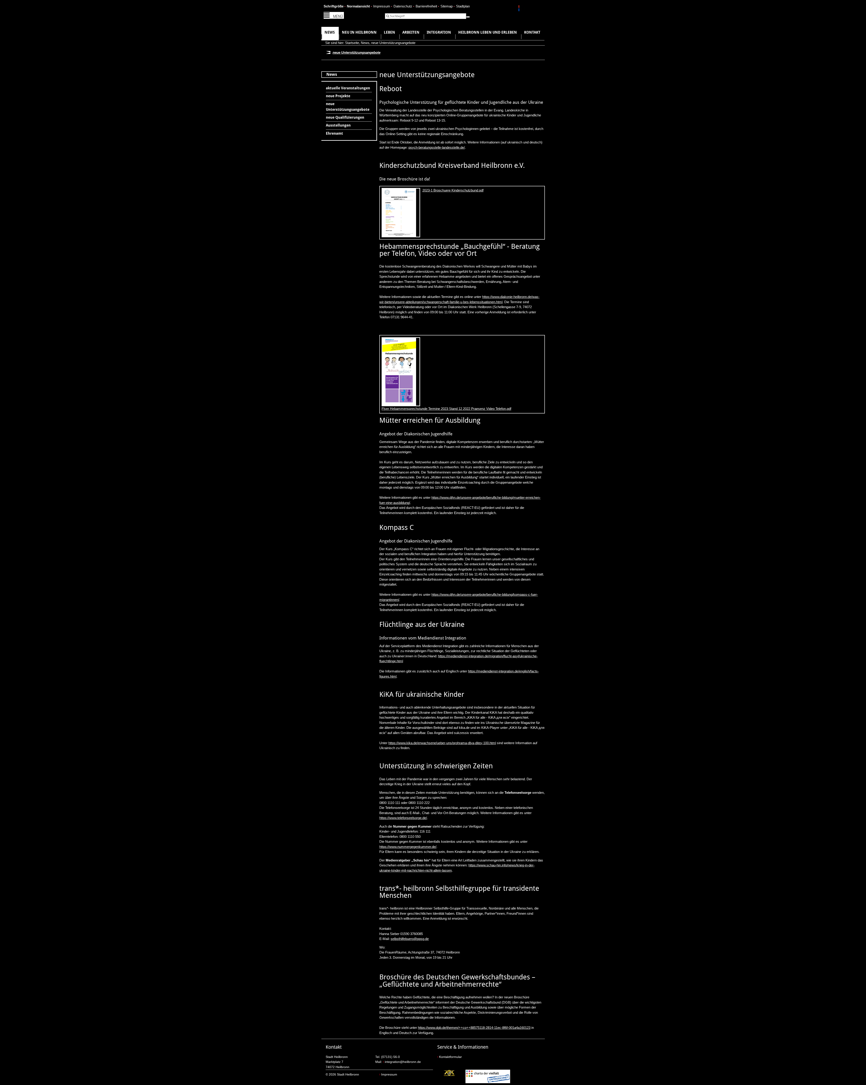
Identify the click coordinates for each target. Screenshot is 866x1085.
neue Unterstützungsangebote (393, 43)
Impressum (381, 6)
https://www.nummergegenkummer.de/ (407, 847)
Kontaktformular (450, 1057)
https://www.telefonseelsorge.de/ (403, 818)
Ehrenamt (334, 133)
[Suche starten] (468, 17)
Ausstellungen (338, 125)
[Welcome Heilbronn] (519, 9)
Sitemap (446, 6)
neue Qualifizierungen (345, 117)
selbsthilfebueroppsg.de (410, 939)
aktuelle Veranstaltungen (348, 88)
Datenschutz (403, 6)
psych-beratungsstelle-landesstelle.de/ (436, 147)
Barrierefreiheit (426, 6)
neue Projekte (338, 96)
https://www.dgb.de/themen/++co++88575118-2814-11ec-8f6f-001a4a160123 (474, 1028)
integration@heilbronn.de (403, 1062)
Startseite (352, 43)
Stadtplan (463, 6)
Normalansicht (358, 6)
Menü (338, 16)
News (365, 43)
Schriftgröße (333, 6)
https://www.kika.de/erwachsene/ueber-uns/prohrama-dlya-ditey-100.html (442, 743)
